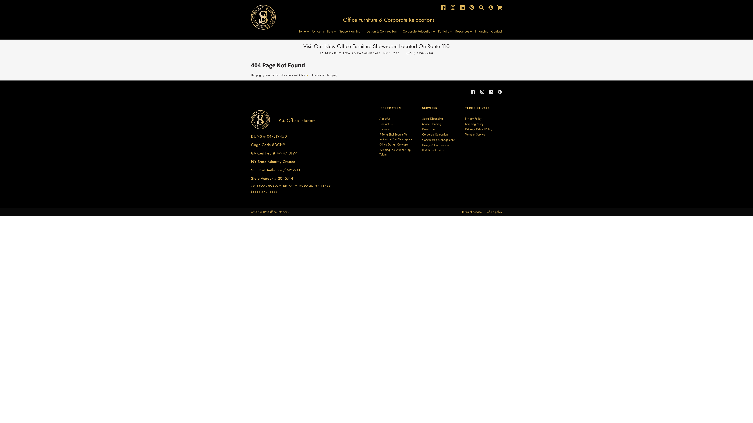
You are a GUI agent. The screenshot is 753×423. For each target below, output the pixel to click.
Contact (496, 31)
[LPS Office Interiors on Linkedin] (462, 8)
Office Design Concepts (393, 144)
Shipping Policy (474, 124)
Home (302, 31)
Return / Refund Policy (478, 129)
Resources (462, 31)
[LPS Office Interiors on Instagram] (452, 8)
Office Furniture (323, 31)
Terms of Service (475, 134)
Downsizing (429, 129)
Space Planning (350, 31)
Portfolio (444, 31)
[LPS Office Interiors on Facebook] (443, 8)
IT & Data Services (433, 150)
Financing (481, 31)
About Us (384, 119)
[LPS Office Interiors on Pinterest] (471, 8)
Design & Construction (381, 31)
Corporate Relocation (418, 31)
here (308, 75)
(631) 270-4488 (420, 53)
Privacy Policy (473, 119)
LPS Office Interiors (275, 212)
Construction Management (438, 140)
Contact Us (386, 124)
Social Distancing (432, 119)
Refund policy (494, 212)
